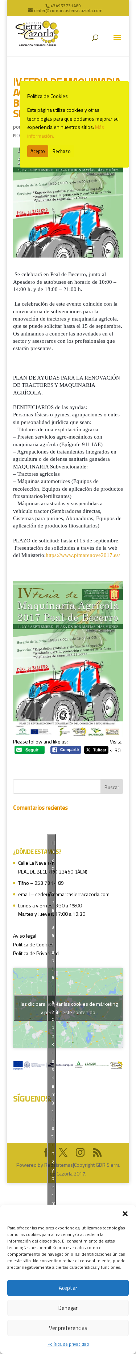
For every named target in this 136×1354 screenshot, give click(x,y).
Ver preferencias (68, 1328)
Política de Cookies (33, 944)
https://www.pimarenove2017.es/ (83, 555)
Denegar (68, 1308)
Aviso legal (24, 935)
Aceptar (68, 1288)
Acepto (37, 151)
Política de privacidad (68, 1344)
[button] (125, 1213)
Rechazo (62, 151)
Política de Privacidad (36, 953)
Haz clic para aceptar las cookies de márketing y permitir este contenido (68, 1008)
